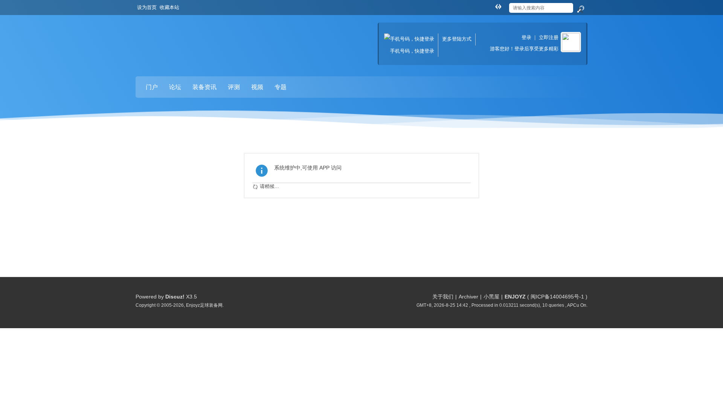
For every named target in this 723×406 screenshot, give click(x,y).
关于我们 (442, 297)
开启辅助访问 (491, 5)
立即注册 (548, 37)
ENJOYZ (515, 297)
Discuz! (175, 297)
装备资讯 (204, 87)
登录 (526, 37)
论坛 (175, 87)
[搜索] (580, 9)
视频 (257, 87)
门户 (152, 87)
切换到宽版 (498, 6)
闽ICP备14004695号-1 (557, 297)
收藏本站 (169, 7)
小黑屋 (491, 297)
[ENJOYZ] (175, 38)
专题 (281, 87)
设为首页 (147, 7)
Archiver (468, 297)
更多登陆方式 (456, 39)
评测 (234, 87)
